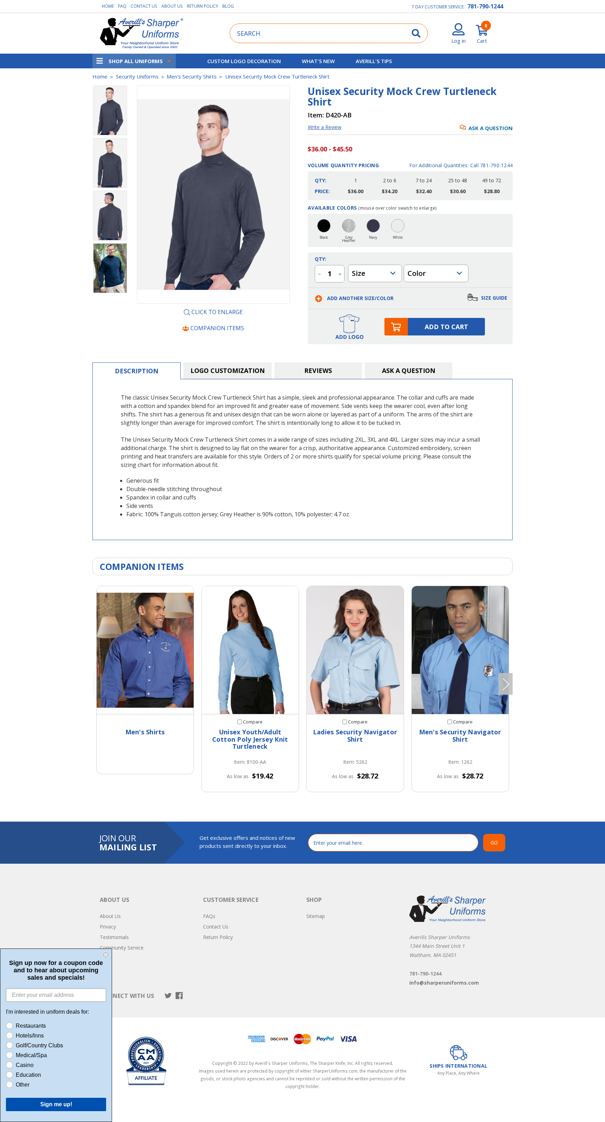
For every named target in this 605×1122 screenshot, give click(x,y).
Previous (99, 683)
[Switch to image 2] (110, 215)
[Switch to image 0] (110, 110)
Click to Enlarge (216, 312)
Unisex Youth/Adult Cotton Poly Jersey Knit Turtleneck (250, 739)
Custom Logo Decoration (244, 60)
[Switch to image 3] (110, 268)
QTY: (320, 259)
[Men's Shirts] (145, 650)
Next (506, 683)
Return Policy (202, 6)
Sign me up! (56, 1104)
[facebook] (179, 995)
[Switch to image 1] (110, 163)
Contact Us (144, 6)
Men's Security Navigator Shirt (460, 735)
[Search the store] (416, 33)
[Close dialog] (105, 954)
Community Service (122, 947)
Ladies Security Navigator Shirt (355, 735)
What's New (318, 60)
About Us (172, 6)
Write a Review (324, 127)
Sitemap (315, 916)
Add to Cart (446, 326)
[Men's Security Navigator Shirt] (460, 650)
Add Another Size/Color (360, 298)
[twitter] (168, 995)
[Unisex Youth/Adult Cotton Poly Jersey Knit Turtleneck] (250, 650)
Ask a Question (490, 127)
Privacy (108, 926)
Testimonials (114, 937)
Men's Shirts (145, 731)
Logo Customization (227, 370)
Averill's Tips (374, 60)
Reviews (318, 370)
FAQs (209, 916)
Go (494, 842)
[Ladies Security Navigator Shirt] (355, 650)
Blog (228, 6)
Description (136, 371)
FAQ (122, 6)
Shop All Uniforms (136, 60)
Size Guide (493, 297)
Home (108, 6)
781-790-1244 (485, 6)
